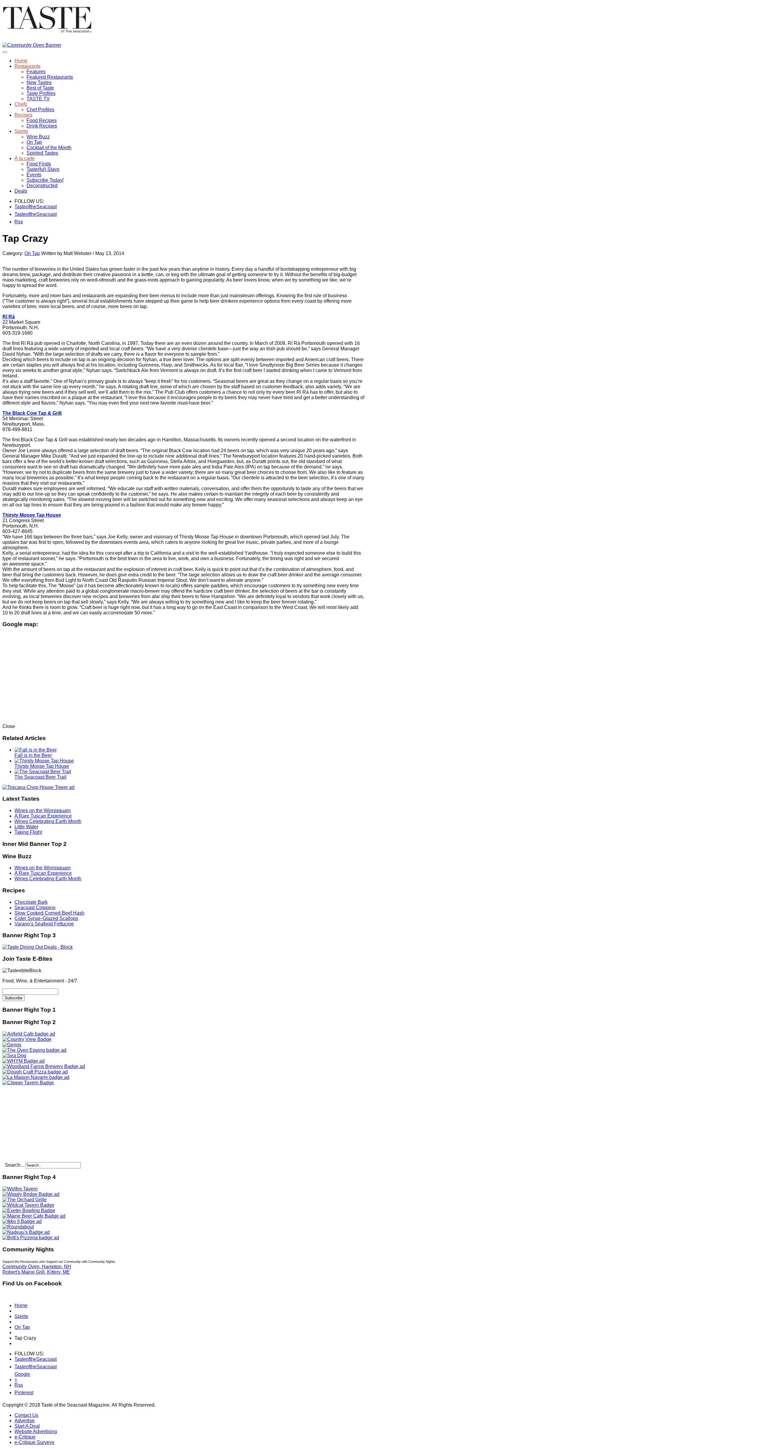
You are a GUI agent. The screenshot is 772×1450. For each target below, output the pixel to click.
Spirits (21, 131)
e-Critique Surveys (34, 1442)
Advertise (24, 1420)
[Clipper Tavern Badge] (28, 1082)
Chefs (20, 104)
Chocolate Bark (31, 902)
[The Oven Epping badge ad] (34, 1050)
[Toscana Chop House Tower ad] (38, 787)
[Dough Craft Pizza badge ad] (35, 1071)
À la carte (24, 158)
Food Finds (39, 163)
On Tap (34, 142)
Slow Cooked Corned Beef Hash (49, 913)
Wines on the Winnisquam (42, 810)
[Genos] (11, 1044)
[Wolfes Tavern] (20, 1188)
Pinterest (18, 1392)
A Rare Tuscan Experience (43, 815)
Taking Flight (28, 832)
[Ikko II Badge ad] (22, 1221)
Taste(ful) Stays (43, 169)
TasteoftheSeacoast (18, 206)
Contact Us (26, 1415)
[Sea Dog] (14, 1055)
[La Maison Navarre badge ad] (35, 1077)
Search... (14, 1165)
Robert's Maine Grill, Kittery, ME (36, 1272)
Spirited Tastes (42, 153)
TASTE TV (38, 98)
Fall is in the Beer (33, 755)
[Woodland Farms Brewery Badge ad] (43, 1066)
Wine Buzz (38, 136)
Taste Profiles (41, 93)
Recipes (23, 115)
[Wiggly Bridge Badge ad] (30, 1194)
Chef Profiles (40, 109)
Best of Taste (40, 87)
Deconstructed (42, 185)
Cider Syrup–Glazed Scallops (46, 918)
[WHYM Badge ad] (23, 1061)
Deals (20, 191)
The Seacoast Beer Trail (40, 777)
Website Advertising (35, 1431)
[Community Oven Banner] (31, 45)
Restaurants (27, 66)
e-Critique (25, 1436)
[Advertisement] (40, 1123)
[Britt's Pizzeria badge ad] (30, 1237)
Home (20, 60)
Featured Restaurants (50, 77)
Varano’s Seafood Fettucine (44, 923)
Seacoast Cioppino (34, 907)
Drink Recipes (42, 125)
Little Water (26, 826)
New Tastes (39, 82)
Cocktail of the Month (49, 147)
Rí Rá (8, 316)
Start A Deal (27, 1426)
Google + (18, 1375)
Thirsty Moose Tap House (41, 766)
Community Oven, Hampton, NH (36, 1266)
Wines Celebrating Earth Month (47, 821)
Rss (18, 221)
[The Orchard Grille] (24, 1199)
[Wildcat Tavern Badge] (28, 1205)
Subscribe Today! (45, 180)
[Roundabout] (18, 1226)
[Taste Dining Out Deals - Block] (37, 947)
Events (34, 174)
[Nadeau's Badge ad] (26, 1232)
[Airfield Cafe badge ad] (28, 1033)
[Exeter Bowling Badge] (28, 1210)
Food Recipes (42, 120)
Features (36, 71)
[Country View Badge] (27, 1039)
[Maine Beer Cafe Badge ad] (33, 1215)
